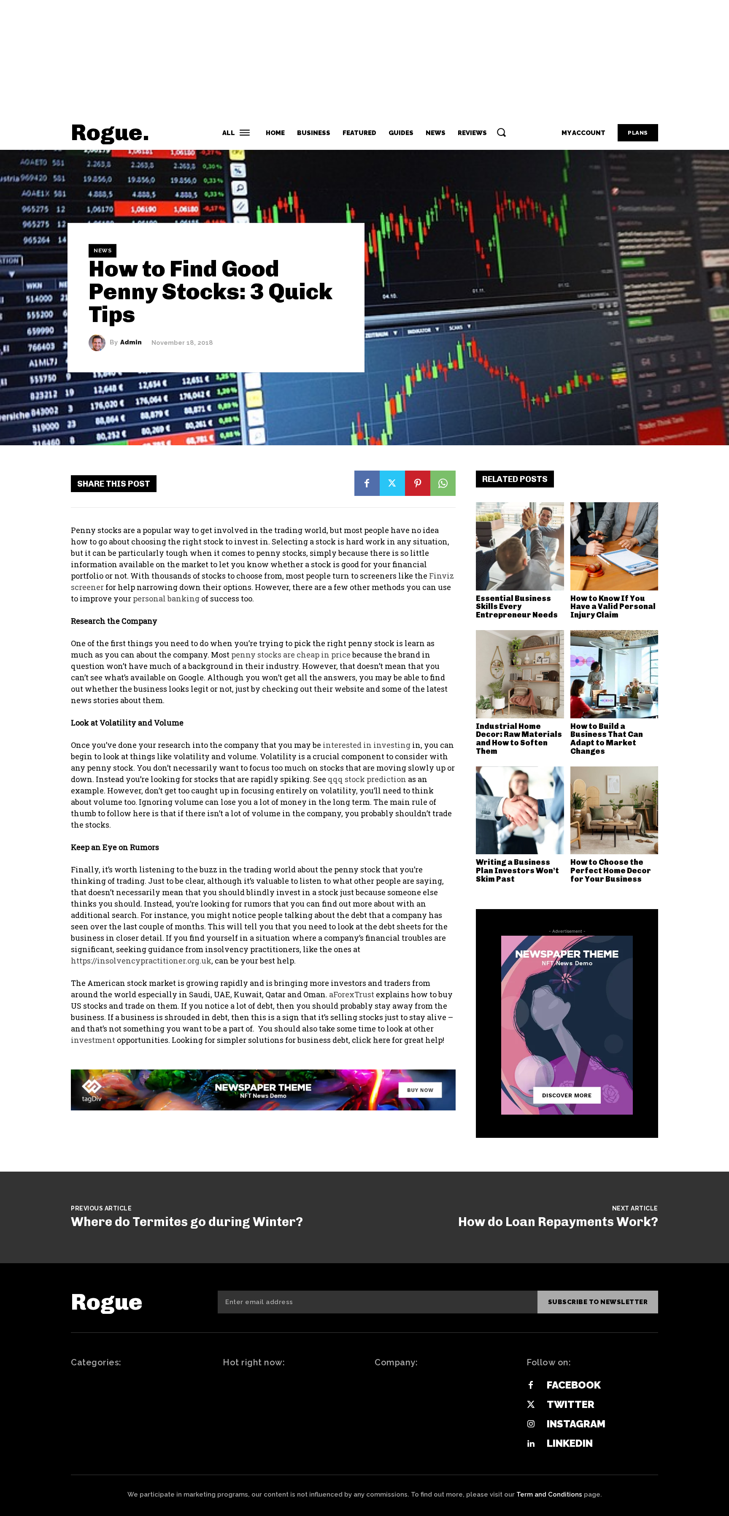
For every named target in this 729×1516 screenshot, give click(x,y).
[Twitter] (392, 483)
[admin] (99, 342)
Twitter (570, 1404)
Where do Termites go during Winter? (187, 1221)
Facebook (574, 1385)
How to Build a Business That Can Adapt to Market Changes (606, 739)
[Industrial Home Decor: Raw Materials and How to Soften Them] (520, 674)
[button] (501, 132)
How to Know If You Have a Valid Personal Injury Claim (613, 607)
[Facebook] (367, 483)
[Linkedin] (530, 1443)
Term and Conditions (549, 1494)
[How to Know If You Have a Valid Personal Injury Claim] (614, 546)
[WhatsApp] (443, 483)
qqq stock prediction (367, 779)
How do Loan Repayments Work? (558, 1221)
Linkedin (570, 1443)
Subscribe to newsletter (598, 1302)
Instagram (576, 1424)
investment (93, 1040)
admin (131, 342)
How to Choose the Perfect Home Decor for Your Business (610, 871)
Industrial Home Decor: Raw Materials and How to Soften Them (519, 739)
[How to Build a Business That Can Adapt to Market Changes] (614, 674)
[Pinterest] (417, 483)
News (102, 250)
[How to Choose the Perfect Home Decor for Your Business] (614, 810)
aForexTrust (351, 994)
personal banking (166, 598)
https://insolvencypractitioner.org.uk (141, 961)
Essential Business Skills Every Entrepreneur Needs (517, 607)
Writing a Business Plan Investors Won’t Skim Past (517, 871)
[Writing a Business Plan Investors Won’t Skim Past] (520, 810)
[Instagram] (530, 1424)
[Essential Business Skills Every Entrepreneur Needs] (520, 546)
